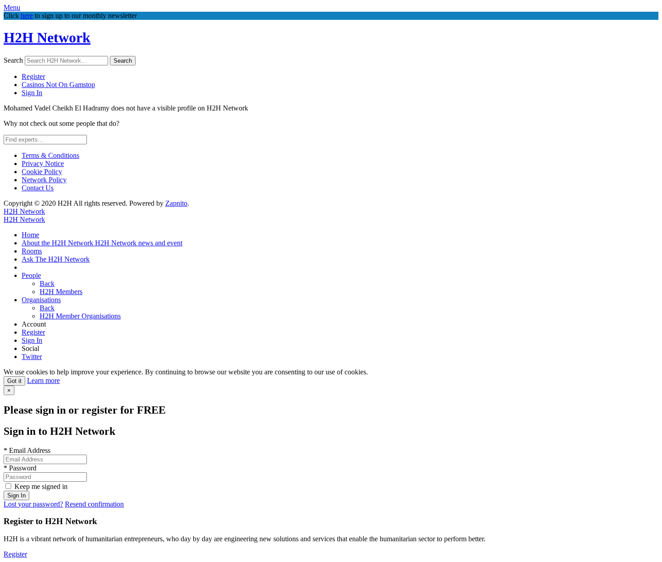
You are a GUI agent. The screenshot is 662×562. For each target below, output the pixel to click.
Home (30, 235)
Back (47, 283)
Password (20, 468)
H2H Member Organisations (80, 316)
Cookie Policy (42, 171)
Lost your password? (33, 504)
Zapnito (176, 203)
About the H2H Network (58, 243)
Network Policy (44, 180)
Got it (14, 381)
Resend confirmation (94, 504)
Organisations (41, 300)
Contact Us (38, 188)
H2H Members (61, 291)
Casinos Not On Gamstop (58, 84)
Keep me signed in (41, 486)
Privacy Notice (43, 163)
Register (33, 76)
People (31, 275)
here (27, 15)
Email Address (27, 450)
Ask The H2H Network (56, 259)
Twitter (32, 356)
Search (13, 60)
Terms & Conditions (50, 155)
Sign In (32, 93)
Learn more (43, 380)
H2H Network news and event (138, 243)
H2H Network (47, 37)
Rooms (32, 251)
